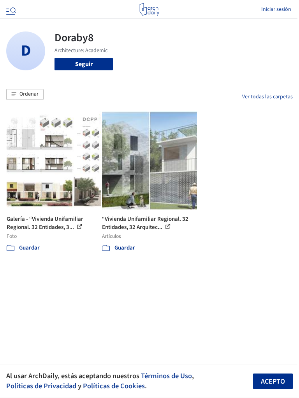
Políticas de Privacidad (41, 386)
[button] (25, 94)
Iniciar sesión (276, 9)
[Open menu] (10, 9)
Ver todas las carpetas (267, 97)
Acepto (273, 381)
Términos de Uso (166, 376)
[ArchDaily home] (149, 9)
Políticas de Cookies (114, 386)
